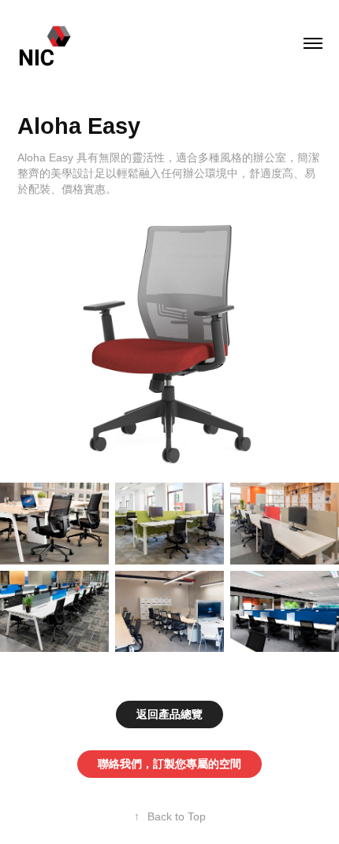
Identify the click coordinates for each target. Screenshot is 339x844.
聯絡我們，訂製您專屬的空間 (169, 763)
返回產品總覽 (169, 714)
